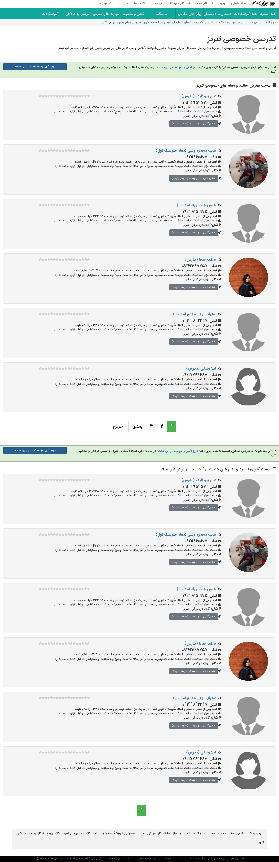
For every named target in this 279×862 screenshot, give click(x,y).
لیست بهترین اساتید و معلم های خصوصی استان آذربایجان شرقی (203, 22)
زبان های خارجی (189, 14)
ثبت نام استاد (204, 3)
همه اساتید (269, 14)
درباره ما (123, 3)
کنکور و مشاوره (133, 14)
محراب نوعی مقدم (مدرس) (194, 314)
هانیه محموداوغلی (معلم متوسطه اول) (186, 151)
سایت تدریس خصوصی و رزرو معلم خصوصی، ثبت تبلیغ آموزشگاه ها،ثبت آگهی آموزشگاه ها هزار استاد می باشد (123, 858)
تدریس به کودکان (78, 14)
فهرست (157, 3)
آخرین (119, 426)
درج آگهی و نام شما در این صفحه (177, 67)
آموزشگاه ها (50, 14)
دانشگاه (161, 14)
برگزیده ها (140, 3)
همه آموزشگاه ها (245, 14)
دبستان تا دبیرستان (217, 14)
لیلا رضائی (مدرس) (201, 368)
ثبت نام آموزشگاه (179, 3)
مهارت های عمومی (106, 14)
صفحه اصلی (238, 3)
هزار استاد (270, 22)
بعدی (137, 426)
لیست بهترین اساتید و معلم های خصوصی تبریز (130, 22)
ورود (222, 3)
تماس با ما (104, 3)
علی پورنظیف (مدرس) (198, 96)
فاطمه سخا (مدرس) (200, 259)
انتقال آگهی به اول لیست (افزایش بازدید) (194, 124)
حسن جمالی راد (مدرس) (196, 205)
